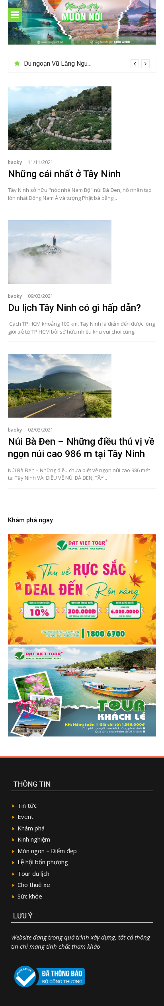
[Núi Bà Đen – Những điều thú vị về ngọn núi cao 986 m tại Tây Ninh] (82, 386)
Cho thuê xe (34, 885)
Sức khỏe (30, 896)
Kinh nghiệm (34, 839)
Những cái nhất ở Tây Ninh (64, 174)
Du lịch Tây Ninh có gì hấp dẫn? (74, 307)
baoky (15, 162)
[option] (87, 63)
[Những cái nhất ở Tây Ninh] (82, 118)
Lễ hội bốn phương (43, 862)
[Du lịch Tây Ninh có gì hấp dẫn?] (82, 252)
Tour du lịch (33, 873)
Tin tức (27, 805)
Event (25, 816)
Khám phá (31, 828)
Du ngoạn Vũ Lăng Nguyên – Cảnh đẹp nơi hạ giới (92, 63)
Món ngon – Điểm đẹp (47, 851)
